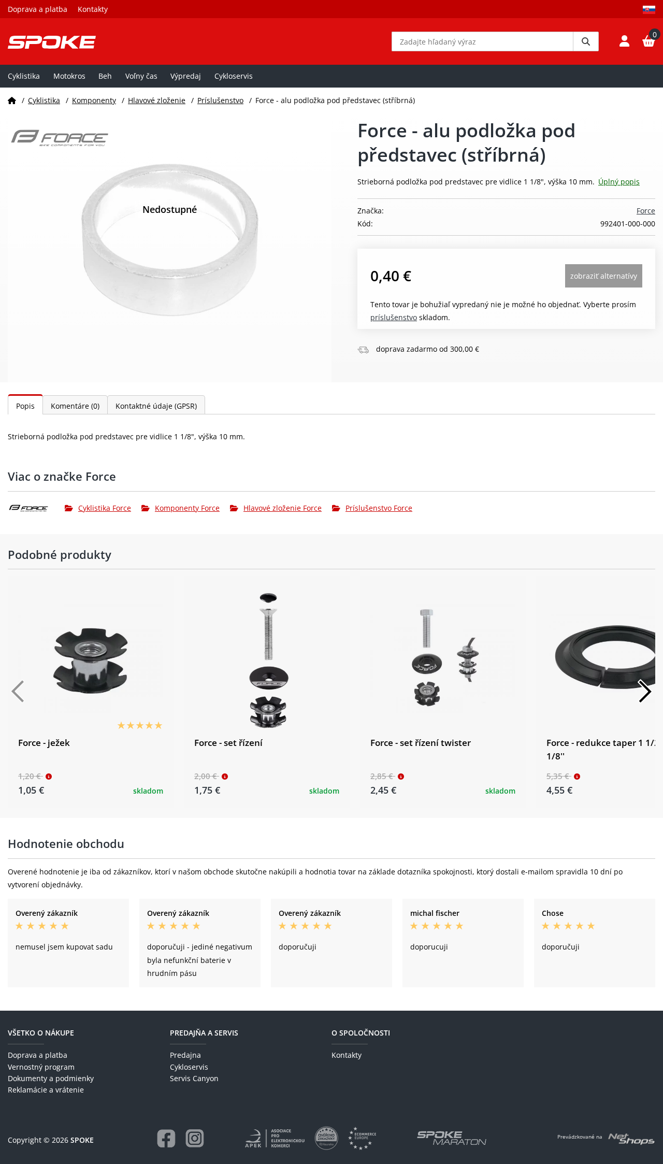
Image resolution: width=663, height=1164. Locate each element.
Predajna (185, 1055)
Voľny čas (141, 76)
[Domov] (12, 100)
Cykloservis (233, 76)
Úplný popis (619, 181)
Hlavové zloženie (156, 100)
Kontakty (93, 9)
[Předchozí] (18, 691)
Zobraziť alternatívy (603, 276)
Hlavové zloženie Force (282, 508)
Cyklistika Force (104, 508)
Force (646, 210)
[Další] (645, 691)
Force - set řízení (228, 743)
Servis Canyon (194, 1078)
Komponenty (94, 100)
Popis (25, 406)
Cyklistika (24, 76)
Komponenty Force (187, 508)
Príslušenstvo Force (378, 508)
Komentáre (75, 406)
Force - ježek (44, 743)
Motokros (69, 76)
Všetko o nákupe (41, 1033)
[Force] (36, 508)
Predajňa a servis (204, 1033)
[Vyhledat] (586, 41)
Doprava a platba (37, 9)
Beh (105, 76)
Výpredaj (185, 76)
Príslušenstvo (220, 100)
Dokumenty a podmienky (51, 1078)
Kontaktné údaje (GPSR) (156, 406)
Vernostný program (41, 1067)
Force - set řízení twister (420, 743)
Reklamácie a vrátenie (46, 1090)
